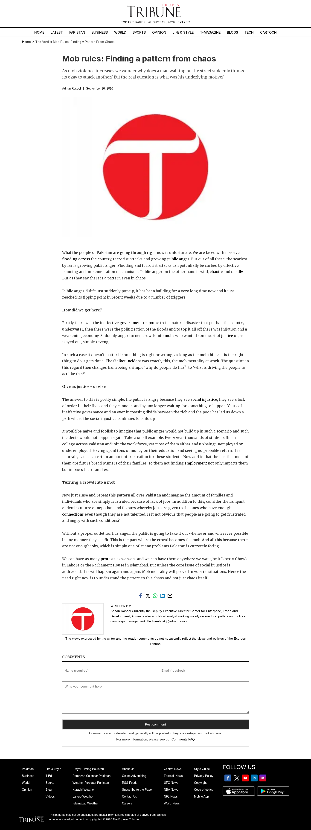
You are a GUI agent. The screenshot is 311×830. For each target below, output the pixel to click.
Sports (139, 32)
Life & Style (183, 32)
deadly (237, 272)
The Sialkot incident (123, 361)
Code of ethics (203, 789)
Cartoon (268, 32)
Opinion (159, 32)
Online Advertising (134, 776)
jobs (94, 546)
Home (39, 32)
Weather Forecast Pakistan (91, 782)
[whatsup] (156, 595)
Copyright (200, 782)
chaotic (216, 272)
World (120, 32)
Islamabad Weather (85, 803)
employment (195, 463)
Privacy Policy (203, 776)
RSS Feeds (129, 782)
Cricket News (173, 769)
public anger (178, 259)
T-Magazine (210, 32)
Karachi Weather (84, 789)
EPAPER (184, 22)
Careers (127, 803)
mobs (169, 336)
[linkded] (163, 595)
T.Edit (49, 776)
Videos (50, 796)
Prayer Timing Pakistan (88, 769)
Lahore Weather (83, 796)
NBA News (171, 789)
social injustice (204, 399)
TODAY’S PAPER (134, 22)
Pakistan (77, 32)
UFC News (171, 782)
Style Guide (202, 769)
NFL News (171, 796)
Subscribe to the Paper (137, 789)
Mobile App (201, 796)
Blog (49, 789)
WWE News (172, 803)
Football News (173, 776)
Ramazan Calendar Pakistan (91, 776)
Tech (249, 32)
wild (204, 272)
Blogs (232, 32)
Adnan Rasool (71, 88)
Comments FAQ (183, 739)
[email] (170, 595)
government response (139, 323)
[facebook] (141, 595)
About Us (128, 769)
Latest (57, 32)
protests (108, 559)
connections (73, 514)
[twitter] (148, 595)
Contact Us (129, 796)
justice (226, 336)
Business (100, 32)
